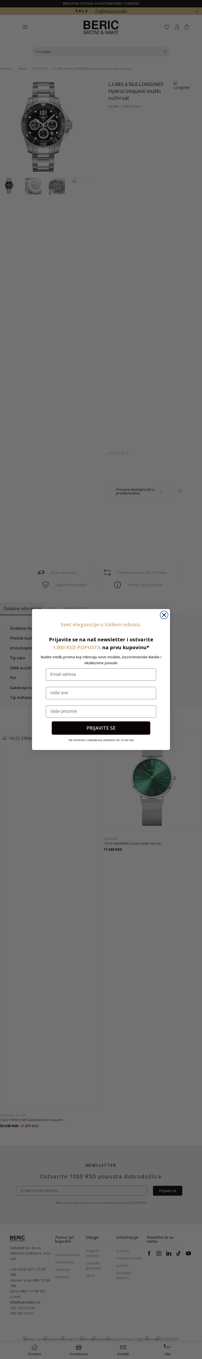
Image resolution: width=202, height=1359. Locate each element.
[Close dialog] (164, 615)
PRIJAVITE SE (101, 728)
